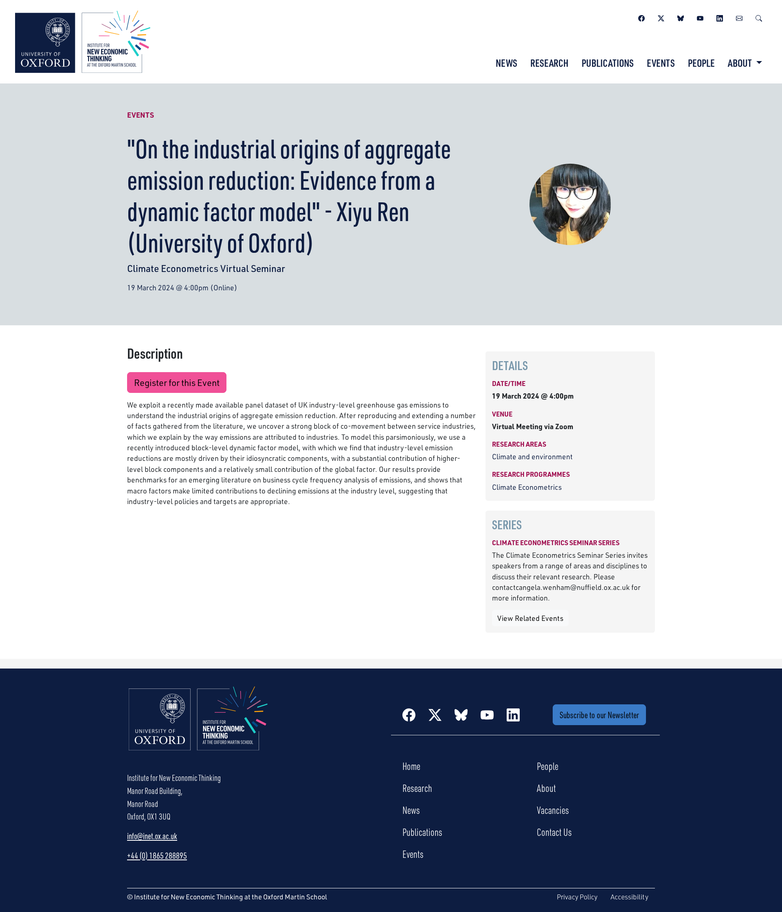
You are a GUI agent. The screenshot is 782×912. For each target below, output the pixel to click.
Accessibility (629, 896)
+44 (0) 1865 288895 (157, 855)
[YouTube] (700, 17)
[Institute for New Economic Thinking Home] (198, 727)
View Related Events (530, 618)
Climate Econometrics (527, 486)
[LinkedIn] (719, 17)
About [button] (740, 62)
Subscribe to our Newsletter (599, 714)
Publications (608, 62)
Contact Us (554, 831)
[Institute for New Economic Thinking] (82, 40)
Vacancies (553, 809)
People (701, 62)
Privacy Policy (577, 896)
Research (549, 62)
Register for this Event (177, 382)
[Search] (759, 17)
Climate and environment (532, 456)
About (546, 787)
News (506, 62)
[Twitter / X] (661, 17)
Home (411, 765)
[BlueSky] (680, 17)
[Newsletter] (739, 17)
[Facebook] (641, 17)
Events (661, 62)
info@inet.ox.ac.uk (152, 836)
